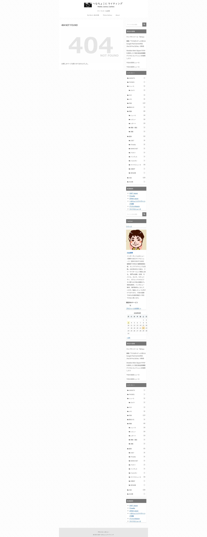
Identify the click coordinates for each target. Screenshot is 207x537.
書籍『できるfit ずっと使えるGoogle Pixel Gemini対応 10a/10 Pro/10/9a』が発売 (136, 43)
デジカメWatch (134, 206)
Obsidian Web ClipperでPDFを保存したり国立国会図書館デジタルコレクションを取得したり (135, 54)
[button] (144, 24)
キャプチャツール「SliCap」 (135, 37)
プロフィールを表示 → (133, 308)
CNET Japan (133, 193)
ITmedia (132, 196)
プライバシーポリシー (103, 532)
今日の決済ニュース (132, 62)
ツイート (129, 226)
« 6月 (128, 338)
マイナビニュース (135, 209)
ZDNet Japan (133, 198)
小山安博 (130, 253)
